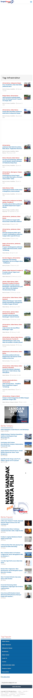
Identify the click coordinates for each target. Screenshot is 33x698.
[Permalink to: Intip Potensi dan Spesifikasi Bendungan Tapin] (27, 326)
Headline (12, 89)
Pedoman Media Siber (6, 695)
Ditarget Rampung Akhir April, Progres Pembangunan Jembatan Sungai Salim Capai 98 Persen (12, 234)
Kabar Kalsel (5, 655)
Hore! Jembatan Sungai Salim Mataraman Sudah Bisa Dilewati (12, 220)
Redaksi (7, 692)
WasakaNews (16, 695)
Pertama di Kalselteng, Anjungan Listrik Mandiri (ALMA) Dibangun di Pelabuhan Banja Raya (12, 161)
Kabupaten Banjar (16, 83)
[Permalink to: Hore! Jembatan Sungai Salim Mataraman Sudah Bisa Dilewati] (27, 218)
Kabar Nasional (11, 270)
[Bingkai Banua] (7, 2)
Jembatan (13, 216)
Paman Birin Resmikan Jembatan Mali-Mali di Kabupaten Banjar (12, 112)
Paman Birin (5, 672)
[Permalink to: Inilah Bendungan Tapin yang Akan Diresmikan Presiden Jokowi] (27, 338)
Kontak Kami (12, 694)
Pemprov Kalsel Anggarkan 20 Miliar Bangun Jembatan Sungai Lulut (15, 398)
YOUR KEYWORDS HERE (8, 665)
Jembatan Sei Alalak (16, 200)
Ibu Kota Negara (7, 258)
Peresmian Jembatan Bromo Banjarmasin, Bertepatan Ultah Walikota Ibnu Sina (11, 356)
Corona (4, 661)
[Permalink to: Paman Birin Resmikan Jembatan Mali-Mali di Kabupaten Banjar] (27, 111)
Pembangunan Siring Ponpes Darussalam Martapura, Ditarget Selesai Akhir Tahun (12, 177)
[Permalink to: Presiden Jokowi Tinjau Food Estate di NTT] (27, 272)
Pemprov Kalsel (15, 396)
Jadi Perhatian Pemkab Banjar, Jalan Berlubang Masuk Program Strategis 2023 (12, 98)
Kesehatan (5, 651)
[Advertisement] (16, 22)
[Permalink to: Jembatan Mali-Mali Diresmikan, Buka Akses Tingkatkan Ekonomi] (27, 146)
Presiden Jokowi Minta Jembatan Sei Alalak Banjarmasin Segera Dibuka (12, 205)
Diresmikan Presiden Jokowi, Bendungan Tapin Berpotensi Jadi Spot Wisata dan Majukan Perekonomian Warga (12, 287)
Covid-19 (4, 658)
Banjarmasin (6, 200)
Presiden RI (10, 202)
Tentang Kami (4, 694)
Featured (12, 345)
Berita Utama (6, 89)
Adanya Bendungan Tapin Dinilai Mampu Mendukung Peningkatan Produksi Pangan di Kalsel (12, 302)
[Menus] (31, 2)
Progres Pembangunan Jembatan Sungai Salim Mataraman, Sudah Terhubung (12, 248)
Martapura (14, 172)
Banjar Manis (6, 95)
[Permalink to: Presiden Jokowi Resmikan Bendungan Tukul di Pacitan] (27, 313)
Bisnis (4, 158)
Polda (12, 188)
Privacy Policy (13, 692)
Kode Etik (25, 691)
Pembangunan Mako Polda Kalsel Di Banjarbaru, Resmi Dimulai (12, 190)
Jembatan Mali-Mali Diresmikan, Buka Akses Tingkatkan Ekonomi (12, 147)
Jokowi (4, 202)
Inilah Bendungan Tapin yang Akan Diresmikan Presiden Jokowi (12, 341)
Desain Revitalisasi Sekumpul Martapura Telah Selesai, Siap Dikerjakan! (11, 370)
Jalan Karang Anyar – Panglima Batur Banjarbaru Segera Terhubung (11, 385)
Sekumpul (11, 367)
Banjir (4, 243)
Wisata (17, 283)
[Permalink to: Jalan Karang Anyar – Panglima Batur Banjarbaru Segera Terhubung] (27, 381)
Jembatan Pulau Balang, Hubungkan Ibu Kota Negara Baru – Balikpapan (12, 261)
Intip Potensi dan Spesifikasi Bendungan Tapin (11, 328)
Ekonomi (8, 158)
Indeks (19, 691)
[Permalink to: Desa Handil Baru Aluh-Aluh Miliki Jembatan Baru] (27, 84)
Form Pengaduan (21, 694)
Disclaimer (21, 692)
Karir (2, 692)
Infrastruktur (6, 83)
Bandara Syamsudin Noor (9, 380)
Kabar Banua (14, 110)
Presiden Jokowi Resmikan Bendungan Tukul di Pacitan (10, 316)
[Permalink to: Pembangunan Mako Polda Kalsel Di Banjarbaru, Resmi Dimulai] (27, 189)
